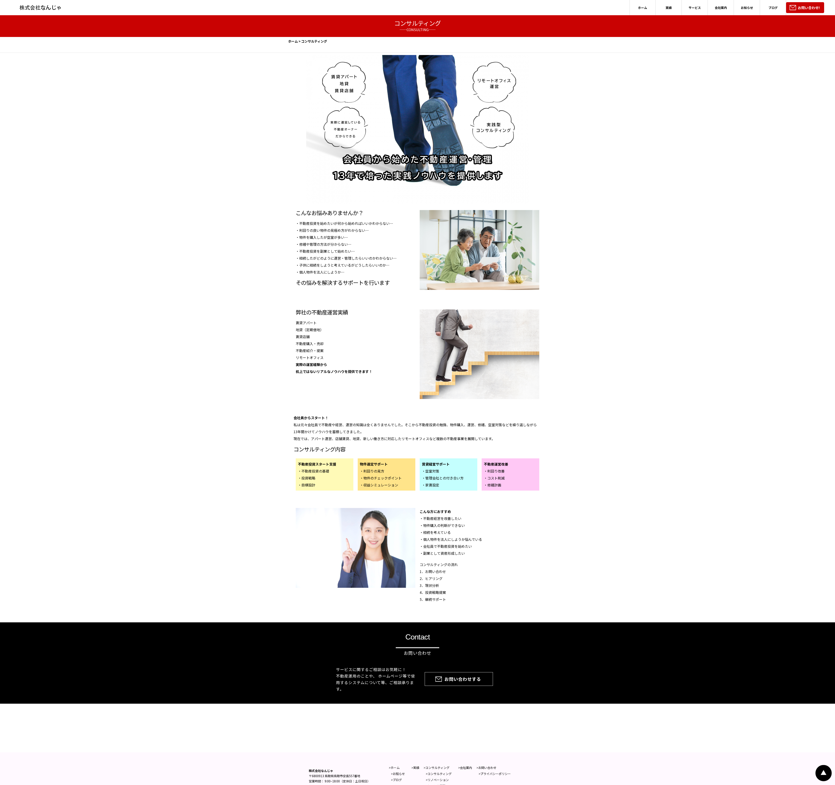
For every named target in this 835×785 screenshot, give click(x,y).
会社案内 (721, 7)
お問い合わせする (458, 679)
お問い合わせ (487, 767)
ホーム (642, 7)
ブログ (773, 7)
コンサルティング (437, 767)
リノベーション (438, 780)
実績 (669, 7)
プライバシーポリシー (495, 774)
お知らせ (747, 7)
